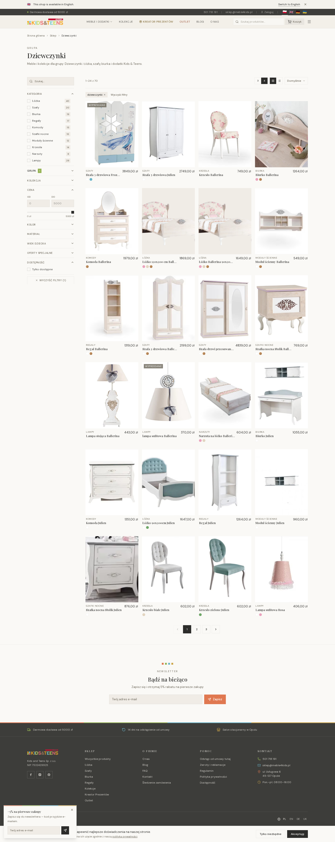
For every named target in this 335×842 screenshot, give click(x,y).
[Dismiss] (305, 4)
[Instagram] (40, 774)
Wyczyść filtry (119, 94)
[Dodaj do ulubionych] (133, 106)
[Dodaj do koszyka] (133, 113)
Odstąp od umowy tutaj (215, 759)
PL (284, 819)
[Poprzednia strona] (177, 629)
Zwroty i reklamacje (212, 765)
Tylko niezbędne (270, 834)
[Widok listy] (279, 81)
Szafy (88, 771)
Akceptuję (297, 834)
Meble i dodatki (98, 22)
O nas (214, 22)
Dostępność (207, 782)
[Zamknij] (72, 809)
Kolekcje (126, 22)
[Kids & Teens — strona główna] (45, 21)
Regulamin (207, 771)
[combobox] (258, 21)
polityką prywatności (124, 836)
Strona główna (36, 35)
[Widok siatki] (273, 81)
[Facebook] (30, 774)
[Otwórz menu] (309, 22)
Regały (89, 782)
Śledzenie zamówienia (156, 782)
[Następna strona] (216, 629)
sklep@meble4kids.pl (239, 12)
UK (305, 819)
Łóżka (88, 765)
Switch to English (289, 4)
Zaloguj (269, 12)
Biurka (89, 777)
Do (53, 196)
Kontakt (147, 777)
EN (291, 819)
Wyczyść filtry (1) (52, 280)
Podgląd (114, 163)
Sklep (53, 35)
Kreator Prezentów (158, 22)
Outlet (185, 22)
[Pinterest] (49, 774)
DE (298, 819)
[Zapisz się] (65, 830)
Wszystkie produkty (98, 759)
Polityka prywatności (213, 777)
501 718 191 (211, 12)
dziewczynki (95, 94)
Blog (200, 22)
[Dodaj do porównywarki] (133, 121)
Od (29, 196)
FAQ (144, 771)
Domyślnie (294, 81)
